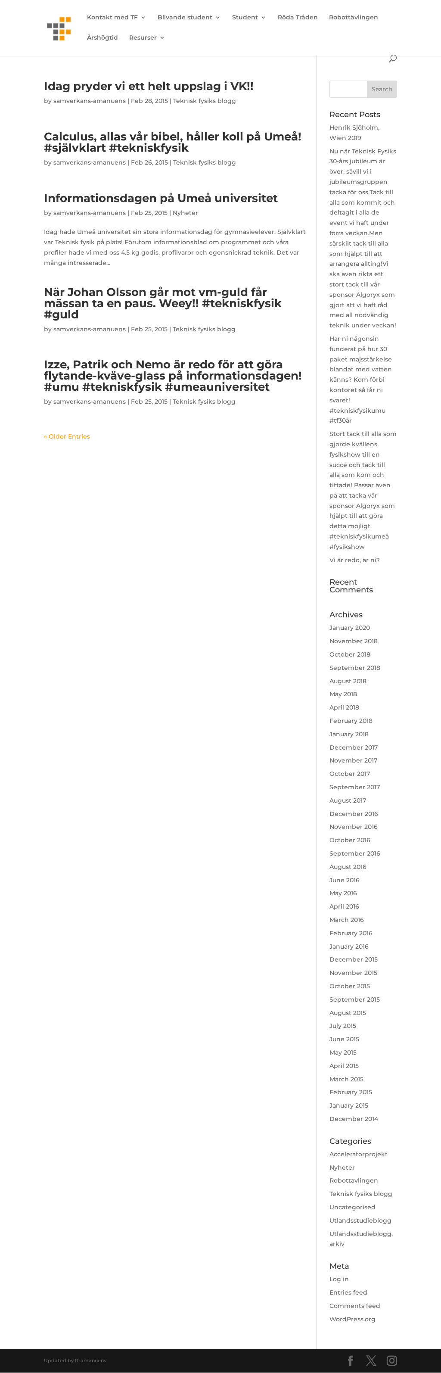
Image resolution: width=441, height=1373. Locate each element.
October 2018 (349, 654)
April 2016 (344, 906)
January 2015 (348, 1105)
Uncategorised (352, 1207)
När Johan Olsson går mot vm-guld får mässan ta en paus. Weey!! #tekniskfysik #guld (163, 303)
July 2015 (342, 1026)
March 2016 (346, 920)
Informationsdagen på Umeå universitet (161, 198)
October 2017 (349, 774)
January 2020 (349, 628)
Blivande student (185, 17)
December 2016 (353, 814)
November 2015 (353, 973)
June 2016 (344, 880)
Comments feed (354, 1306)
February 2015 (350, 1092)
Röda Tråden (298, 17)
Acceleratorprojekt (358, 1154)
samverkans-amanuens (89, 101)
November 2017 (353, 760)
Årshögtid (102, 37)
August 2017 (347, 800)
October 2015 (349, 986)
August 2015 (347, 1013)
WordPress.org (352, 1319)
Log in (339, 1279)
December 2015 (353, 959)
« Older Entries (67, 436)
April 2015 (344, 1066)
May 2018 (343, 694)
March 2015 (346, 1079)
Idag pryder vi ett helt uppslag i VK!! (149, 86)
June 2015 (344, 1039)
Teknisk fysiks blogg (204, 101)
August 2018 (347, 681)
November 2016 (353, 827)
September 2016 (354, 853)
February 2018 (351, 721)
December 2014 (353, 1119)
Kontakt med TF (112, 17)
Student (245, 17)
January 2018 (349, 734)
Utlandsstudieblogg (360, 1220)
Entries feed (348, 1292)
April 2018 (344, 707)
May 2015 (343, 1052)
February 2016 (351, 933)
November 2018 (353, 641)
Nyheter (185, 213)
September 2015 (354, 999)
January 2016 (349, 946)
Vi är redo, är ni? (354, 560)
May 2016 (343, 893)
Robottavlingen (353, 1180)
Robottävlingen (353, 17)
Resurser (143, 37)
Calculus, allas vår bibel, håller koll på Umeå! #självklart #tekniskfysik (172, 142)
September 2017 (354, 787)
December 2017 (353, 747)
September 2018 (354, 668)
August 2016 (347, 867)
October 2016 (349, 840)
